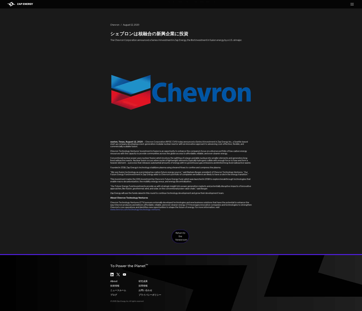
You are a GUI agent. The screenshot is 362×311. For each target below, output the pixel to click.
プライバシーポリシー (150, 294)
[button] (352, 4)
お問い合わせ (145, 290)
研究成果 (143, 281)
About (114, 281)
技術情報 (114, 285)
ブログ (113, 294)
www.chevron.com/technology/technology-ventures (135, 209)
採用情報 (143, 285)
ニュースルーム (118, 290)
